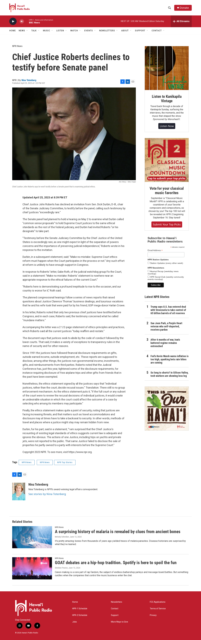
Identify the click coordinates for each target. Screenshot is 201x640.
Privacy (153, 615)
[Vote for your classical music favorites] (167, 160)
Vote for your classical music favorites (167, 190)
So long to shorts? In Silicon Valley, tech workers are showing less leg (169, 374)
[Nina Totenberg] (18, 491)
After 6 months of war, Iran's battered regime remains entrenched (165, 343)
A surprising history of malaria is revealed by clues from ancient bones (117, 531)
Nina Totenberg (28, 80)
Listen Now (167, 126)
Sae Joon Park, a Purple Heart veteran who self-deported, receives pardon (166, 326)
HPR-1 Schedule (79, 609)
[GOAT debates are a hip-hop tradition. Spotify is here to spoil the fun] (32, 568)
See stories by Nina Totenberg (47, 494)
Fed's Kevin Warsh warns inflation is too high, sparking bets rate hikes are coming (169, 359)
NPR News (17, 46)
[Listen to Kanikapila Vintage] (167, 68)
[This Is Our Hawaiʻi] (167, 408)
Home (12, 30)
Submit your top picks (167, 224)
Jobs (74, 622)
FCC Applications (157, 602)
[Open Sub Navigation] (27, 30)
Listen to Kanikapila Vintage (167, 98)
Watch (74, 30)
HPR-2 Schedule (79, 615)
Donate (184, 7)
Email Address (155, 250)
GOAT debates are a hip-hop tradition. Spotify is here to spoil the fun (116, 562)
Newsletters (116, 602)
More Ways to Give (119, 622)
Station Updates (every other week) (166, 263)
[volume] (21, 21)
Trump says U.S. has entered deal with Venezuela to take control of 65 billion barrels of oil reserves (168, 310)
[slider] (26, 21)
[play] (13, 21)
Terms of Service (158, 609)
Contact (114, 609)
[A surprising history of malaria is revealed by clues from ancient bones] (32, 537)
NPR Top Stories (64, 462)
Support (114, 615)
